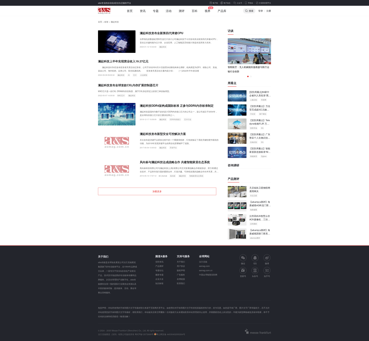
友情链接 (181, 278)
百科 (194, 11)
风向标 (172, 176)
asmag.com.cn (205, 270)
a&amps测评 (255, 238)
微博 (267, 263)
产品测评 (233, 179)
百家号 (243, 276)
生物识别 (253, 142)
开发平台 (173, 147)
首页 (130, 11)
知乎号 (267, 276)
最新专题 (159, 274)
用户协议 (181, 266)
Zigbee (264, 156)
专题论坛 (159, 270)
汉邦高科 (253, 223)
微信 (243, 259)
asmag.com (204, 266)
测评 (181, 11)
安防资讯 (159, 261)
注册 (268, 10)
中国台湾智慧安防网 (208, 274)
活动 (169, 11)
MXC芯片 (121, 95)
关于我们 (181, 261)
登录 (260, 10)
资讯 (143, 11)
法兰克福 (203, 261)
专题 (156, 11)
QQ (255, 263)
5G (262, 128)
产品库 (222, 11)
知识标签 (159, 283)
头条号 (255, 276)
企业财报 (143, 75)
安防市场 (253, 128)
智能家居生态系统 (196, 176)
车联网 (263, 99)
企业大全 (159, 278)
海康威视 (253, 209)
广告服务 (181, 274)
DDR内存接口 (175, 119)
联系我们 (181, 283)
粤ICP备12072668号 (144, 334)
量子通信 (262, 114)
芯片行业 (187, 119)
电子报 (215, 3)
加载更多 (157, 191)
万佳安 (252, 114)
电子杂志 (227, 3)
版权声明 (181, 270)
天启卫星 (253, 195)
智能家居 (253, 156)
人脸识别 (253, 99)
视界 (207, 11)
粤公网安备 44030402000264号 (170, 334)
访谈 (231, 31)
